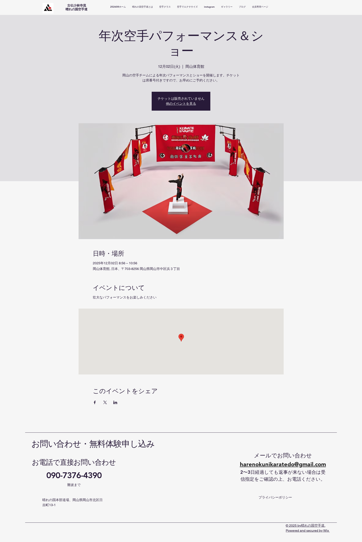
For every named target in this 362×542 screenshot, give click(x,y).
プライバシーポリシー (275, 497)
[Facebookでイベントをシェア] (95, 402)
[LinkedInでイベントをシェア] (115, 402)
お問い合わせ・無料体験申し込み (93, 444)
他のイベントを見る (181, 104)
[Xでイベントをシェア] (105, 402)
